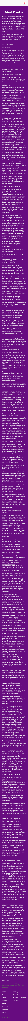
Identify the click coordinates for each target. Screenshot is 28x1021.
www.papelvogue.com (16, 62)
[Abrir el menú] (24, 3)
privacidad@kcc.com (8, 401)
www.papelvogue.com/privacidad (12, 87)
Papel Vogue (5, 3)
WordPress (14, 1018)
